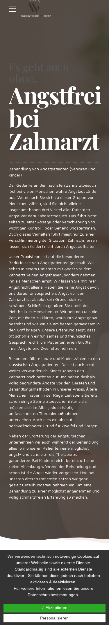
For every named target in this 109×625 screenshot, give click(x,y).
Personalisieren (54, 618)
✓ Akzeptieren (54, 607)
